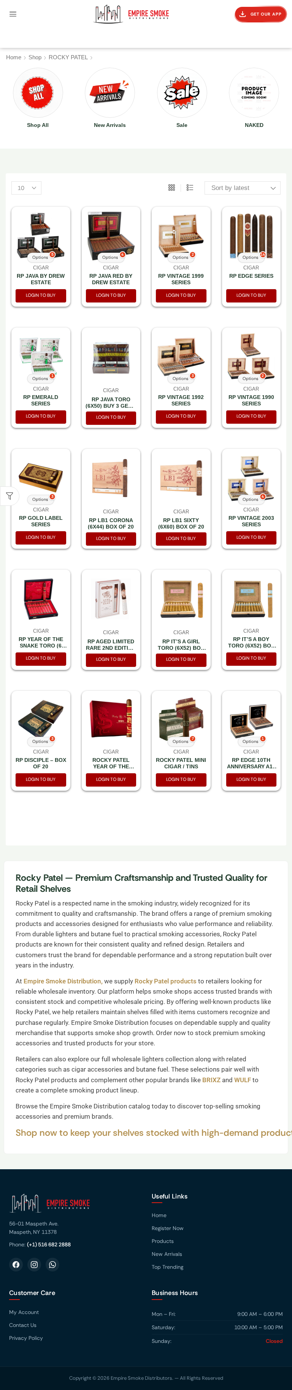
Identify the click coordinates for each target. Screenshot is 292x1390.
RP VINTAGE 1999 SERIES (181, 279)
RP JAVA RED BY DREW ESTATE (110, 279)
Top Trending (167, 1266)
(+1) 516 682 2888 (49, 1244)
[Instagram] (34, 1264)
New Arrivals (167, 1254)
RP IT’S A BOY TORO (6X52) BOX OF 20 (251, 645)
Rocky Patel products (166, 981)
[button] (13, 14)
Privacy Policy (26, 1338)
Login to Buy (41, 295)
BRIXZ (211, 1080)
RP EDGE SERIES (251, 276)
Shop (35, 57)
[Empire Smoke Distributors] (74, 1205)
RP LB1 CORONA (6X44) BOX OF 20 (111, 523)
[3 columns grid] (172, 188)
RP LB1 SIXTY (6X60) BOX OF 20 (181, 523)
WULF (242, 1080)
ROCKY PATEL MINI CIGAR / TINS (181, 763)
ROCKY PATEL (68, 57)
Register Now (168, 1228)
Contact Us (22, 1325)
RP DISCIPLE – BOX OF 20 (41, 763)
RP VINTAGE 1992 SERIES (181, 400)
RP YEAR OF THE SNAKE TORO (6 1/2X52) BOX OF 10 (40, 645)
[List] (190, 188)
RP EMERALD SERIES (40, 400)
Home (13, 57)
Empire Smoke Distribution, (64, 981)
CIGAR (111, 390)
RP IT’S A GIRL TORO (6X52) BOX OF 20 (181, 647)
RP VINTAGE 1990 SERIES (251, 400)
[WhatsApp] (52, 1264)
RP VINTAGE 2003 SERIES (251, 521)
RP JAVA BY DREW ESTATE (41, 279)
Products (163, 1241)
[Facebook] (16, 1264)
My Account (24, 1312)
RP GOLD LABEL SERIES (41, 521)
